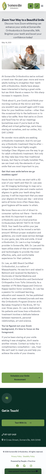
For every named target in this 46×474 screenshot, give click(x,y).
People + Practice (28, 461)
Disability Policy (29, 456)
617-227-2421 (10, 435)
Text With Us (21, 423)
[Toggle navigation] (42, 6)
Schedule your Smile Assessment (19, 378)
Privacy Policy (16, 456)
